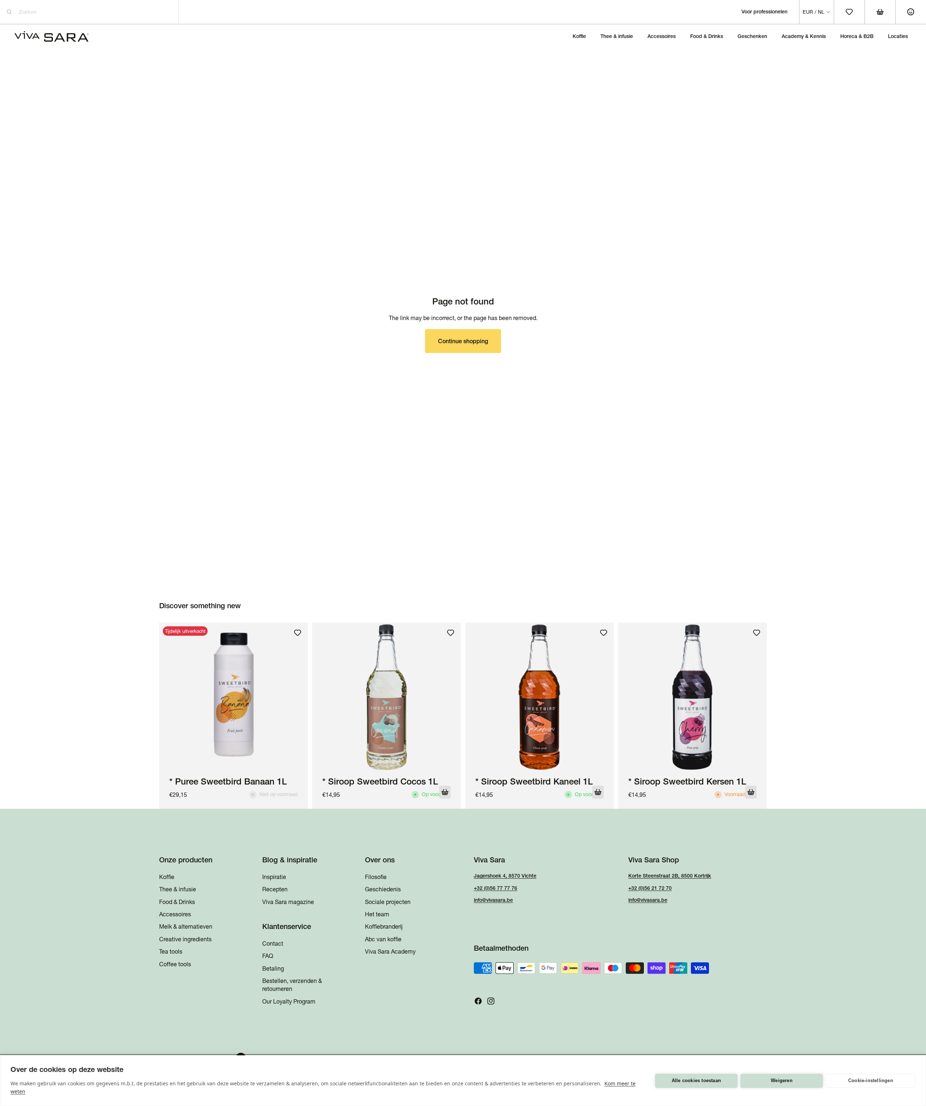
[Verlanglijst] (297, 632)
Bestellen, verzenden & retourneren (292, 984)
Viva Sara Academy (390, 951)
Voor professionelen (764, 11)
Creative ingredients (185, 939)
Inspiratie (274, 876)
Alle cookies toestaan (696, 1080)
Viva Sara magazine (288, 901)
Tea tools (170, 951)
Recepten (275, 889)
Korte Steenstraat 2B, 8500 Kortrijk (669, 875)
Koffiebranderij (384, 926)
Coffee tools (175, 964)
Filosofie (376, 876)
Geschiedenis (383, 889)
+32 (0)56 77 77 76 (495, 888)
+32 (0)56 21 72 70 (650, 888)
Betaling (273, 968)
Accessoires (175, 914)
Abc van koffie (383, 939)
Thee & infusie (177, 889)
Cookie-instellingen (870, 1080)
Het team (377, 914)
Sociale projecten (388, 901)
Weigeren (782, 1080)
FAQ (267, 956)
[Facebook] (478, 1001)
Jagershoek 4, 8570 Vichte (505, 875)
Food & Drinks (177, 901)
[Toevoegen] (445, 792)
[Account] (910, 12)
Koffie (166, 876)
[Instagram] (491, 1001)
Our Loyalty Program (288, 1001)
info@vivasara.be (493, 900)
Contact (272, 943)
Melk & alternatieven (185, 926)
